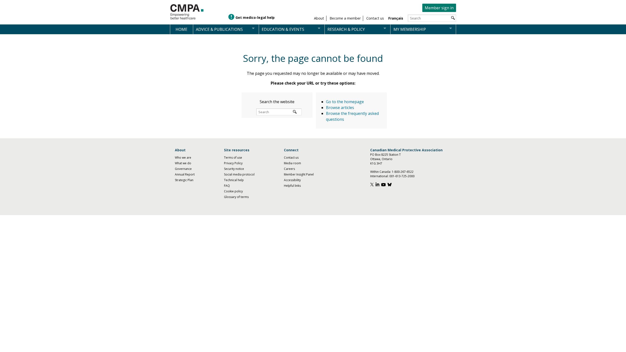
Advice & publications (219, 29)
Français (395, 18)
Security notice (234, 169)
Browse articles (340, 107)
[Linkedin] (378, 185)
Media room (292, 163)
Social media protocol (239, 174)
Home (181, 29)
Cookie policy (233, 191)
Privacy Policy (233, 163)
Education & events (283, 29)
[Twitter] (372, 185)
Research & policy (346, 29)
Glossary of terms (236, 197)
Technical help (234, 180)
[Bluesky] (390, 185)
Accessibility (292, 180)
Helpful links (292, 186)
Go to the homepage (345, 101)
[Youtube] (384, 185)
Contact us (291, 157)
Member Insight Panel (299, 174)
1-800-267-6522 (403, 172)
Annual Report (185, 174)
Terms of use (233, 157)
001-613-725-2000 (401, 176)
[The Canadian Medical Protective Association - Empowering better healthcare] (187, 12)
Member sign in (439, 8)
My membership (409, 29)
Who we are (183, 157)
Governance (183, 169)
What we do (183, 163)
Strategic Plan (184, 180)
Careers (289, 169)
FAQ (227, 186)
